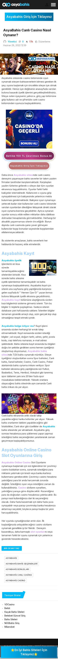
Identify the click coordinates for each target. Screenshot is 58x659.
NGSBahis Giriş (11, 623)
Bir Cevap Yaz (11, 548)
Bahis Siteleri (10, 619)
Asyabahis (49, 426)
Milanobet (9, 626)
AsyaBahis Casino (15, 580)
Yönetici (12, 41)
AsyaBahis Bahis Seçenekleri (21, 564)
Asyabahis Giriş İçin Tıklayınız (29, 17)
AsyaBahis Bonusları (17, 569)
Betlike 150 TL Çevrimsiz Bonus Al (29, 156)
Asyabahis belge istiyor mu (18, 325)
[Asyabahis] (29, 129)
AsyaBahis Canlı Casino (19, 575)
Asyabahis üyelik (11, 260)
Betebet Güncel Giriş (14, 615)
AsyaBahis (11, 558)
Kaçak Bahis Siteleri (14, 612)
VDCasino (9, 604)
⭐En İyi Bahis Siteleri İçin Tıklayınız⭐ (29, 652)
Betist (7, 608)
